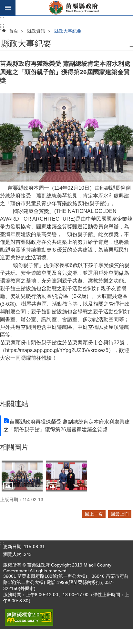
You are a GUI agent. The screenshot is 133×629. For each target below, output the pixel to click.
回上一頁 (94, 514)
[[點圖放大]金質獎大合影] (22, 476)
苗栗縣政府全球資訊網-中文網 (74, 7)
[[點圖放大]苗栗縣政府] (66, 476)
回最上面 (120, 514)
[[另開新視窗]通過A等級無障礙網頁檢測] (29, 617)
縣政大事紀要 (67, 30)
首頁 (13, 30)
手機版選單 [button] (7, 7)
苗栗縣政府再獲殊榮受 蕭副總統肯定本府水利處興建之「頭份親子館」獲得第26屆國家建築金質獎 (67, 425)
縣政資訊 (36, 30)
